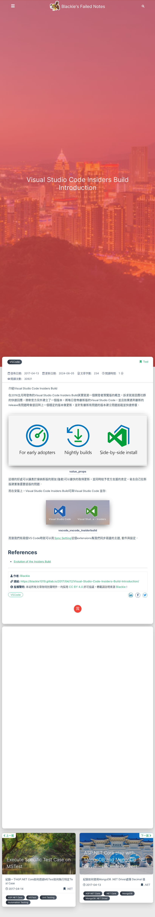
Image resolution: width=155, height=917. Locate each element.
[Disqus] (77, 673)
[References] (7, 552)
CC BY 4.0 (76, 587)
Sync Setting (62, 538)
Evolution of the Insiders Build (32, 561)
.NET (70, 888)
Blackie (25, 576)
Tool (145, 361)
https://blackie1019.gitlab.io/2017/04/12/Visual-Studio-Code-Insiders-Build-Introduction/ (80, 581)
